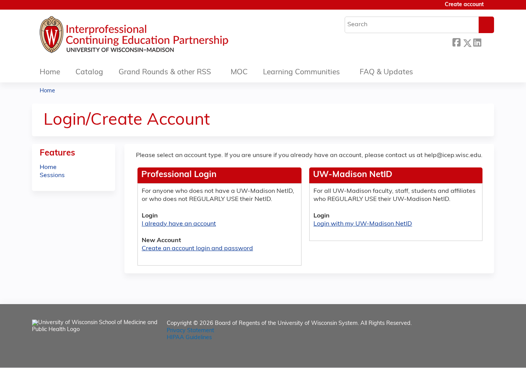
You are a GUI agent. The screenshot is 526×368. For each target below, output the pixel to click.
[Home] (157, 37)
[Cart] (491, 8)
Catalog (89, 72)
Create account (464, 5)
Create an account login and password (197, 249)
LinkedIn (477, 42)
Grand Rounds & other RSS (165, 72)
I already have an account (179, 224)
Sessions (52, 175)
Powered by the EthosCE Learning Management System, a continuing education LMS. (466, 355)
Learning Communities (301, 72)
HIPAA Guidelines (189, 338)
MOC (239, 72)
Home (50, 72)
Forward (487, 42)
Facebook (456, 42)
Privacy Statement (190, 331)
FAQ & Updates (386, 72)
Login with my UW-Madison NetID (362, 224)
